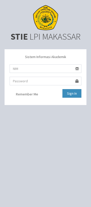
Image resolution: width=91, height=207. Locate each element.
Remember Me (26, 94)
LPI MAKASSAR (45, 36)
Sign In (72, 93)
